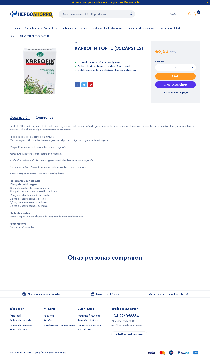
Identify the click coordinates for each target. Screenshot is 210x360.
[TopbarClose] (207, 2)
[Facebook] (77, 84)
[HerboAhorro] (32, 14)
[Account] (189, 13)
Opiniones (44, 117)
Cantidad (159, 61)
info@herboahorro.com (129, 334)
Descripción (20, 117)
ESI (76, 42)
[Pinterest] (90, 84)
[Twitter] (84, 84)
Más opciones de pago (175, 92)
